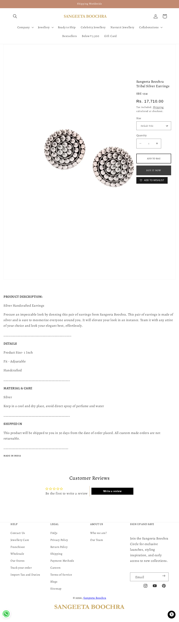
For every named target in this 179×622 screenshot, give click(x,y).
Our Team (96, 540)
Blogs (54, 582)
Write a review (112, 491)
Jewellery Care (19, 540)
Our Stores (17, 561)
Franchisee (17, 547)
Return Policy (58, 547)
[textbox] (89, 335)
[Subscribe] (163, 575)
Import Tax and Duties (25, 575)
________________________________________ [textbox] (37, 334)
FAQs (54, 533)
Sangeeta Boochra (94, 598)
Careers (55, 568)
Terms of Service (61, 575)
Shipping (158, 107)
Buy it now (153, 170)
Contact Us (17, 533)
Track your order (21, 568)
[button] (15, 16)
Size (138, 118)
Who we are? (98, 533)
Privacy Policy (59, 540)
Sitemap (56, 589)
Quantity (141, 135)
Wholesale (17, 554)
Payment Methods (62, 561)
